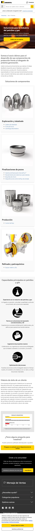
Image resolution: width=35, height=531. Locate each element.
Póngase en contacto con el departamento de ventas (17, 447)
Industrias (3, 15)
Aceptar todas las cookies (17, 525)
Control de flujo (9, 223)
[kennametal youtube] (9, 508)
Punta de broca (9, 126)
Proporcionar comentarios (10, 513)
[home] (6, 3)
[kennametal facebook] (3, 508)
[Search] (32, 6)
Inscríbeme (28, 470)
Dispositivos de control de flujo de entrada (17, 179)
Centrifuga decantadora (11, 128)
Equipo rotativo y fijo (11, 267)
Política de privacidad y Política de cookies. (17, 521)
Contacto (31, 2)
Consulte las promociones (27, 10)
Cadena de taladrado (11, 124)
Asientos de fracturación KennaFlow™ (15, 173)
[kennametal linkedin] (6, 508)
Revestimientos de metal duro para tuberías (17, 175)
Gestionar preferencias (17, 529)
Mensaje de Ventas (16, 482)
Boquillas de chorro (10, 177)
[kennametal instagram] (13, 508)
